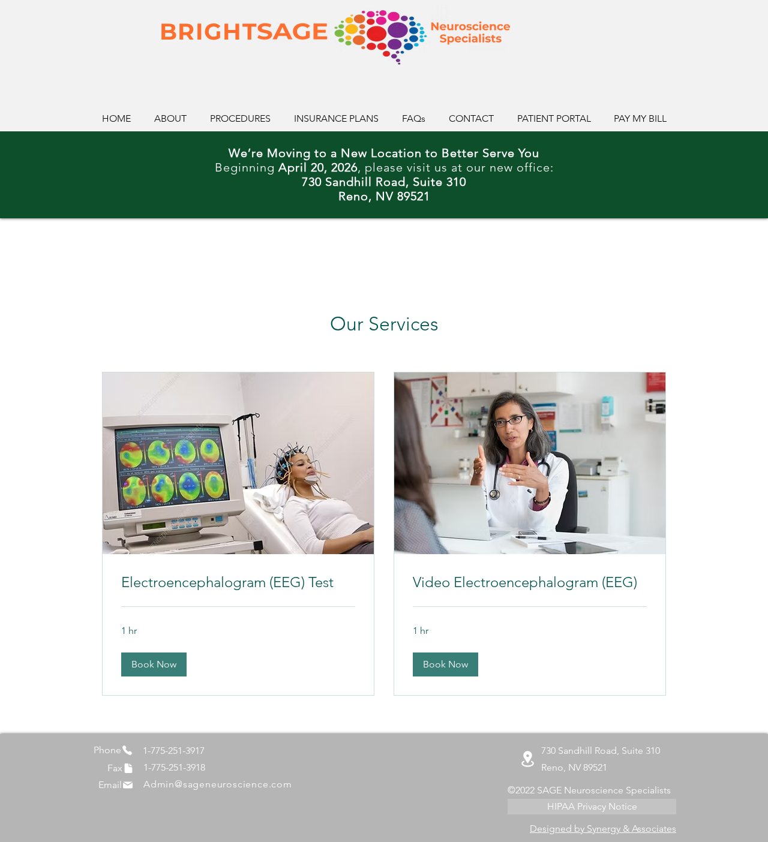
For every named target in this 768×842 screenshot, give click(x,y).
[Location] (527, 758)
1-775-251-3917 (174, 750)
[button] (154, 664)
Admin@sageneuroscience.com (217, 784)
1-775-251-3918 (174, 767)
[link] (238, 582)
